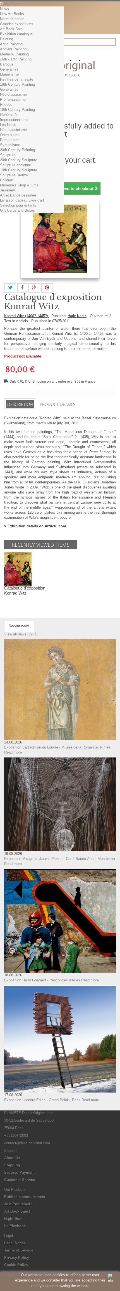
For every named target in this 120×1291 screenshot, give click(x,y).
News (4, 9)
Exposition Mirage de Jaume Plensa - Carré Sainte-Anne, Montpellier (59, 859)
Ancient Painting (13, 49)
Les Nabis (8, 125)
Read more (13, 752)
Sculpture (7, 155)
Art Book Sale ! (17, 1211)
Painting (6, 39)
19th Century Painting (17, 109)
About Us (12, 1158)
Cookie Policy (16, 1265)
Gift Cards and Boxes (17, 210)
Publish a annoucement (24, 1197)
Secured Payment (19, 1172)
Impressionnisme (14, 120)
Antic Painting (11, 44)
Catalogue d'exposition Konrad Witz (24, 590)
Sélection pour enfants (18, 205)
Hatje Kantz (77, 316)
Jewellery (7, 190)
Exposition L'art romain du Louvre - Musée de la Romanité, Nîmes (57, 747)
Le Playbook (15, 1226)
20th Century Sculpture (18, 160)
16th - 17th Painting (16, 59)
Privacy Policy (16, 1257)
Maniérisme (9, 74)
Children (6, 180)
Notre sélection (12, 19)
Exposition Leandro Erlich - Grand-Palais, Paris (42, 1100)
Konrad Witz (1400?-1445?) (26, 316)
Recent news (19, 626)
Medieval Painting (14, 54)
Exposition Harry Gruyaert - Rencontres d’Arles (42, 980)
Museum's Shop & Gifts (19, 185)
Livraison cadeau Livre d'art (22, 200)
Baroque (6, 64)
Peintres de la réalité (16, 79)
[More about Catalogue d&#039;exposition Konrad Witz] (18, 569)
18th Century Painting (17, 84)
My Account (13, 4)
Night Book (13, 1219)
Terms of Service (18, 1250)
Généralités (9, 69)
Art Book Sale (11, 29)
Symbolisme (10, 145)
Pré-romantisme (13, 99)
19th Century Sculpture (18, 170)
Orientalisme (10, 135)
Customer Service (19, 1180)
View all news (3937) (20, 634)
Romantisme (10, 140)
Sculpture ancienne (15, 165)
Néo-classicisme (13, 94)
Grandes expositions (16, 24)
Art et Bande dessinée (18, 195)
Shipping (12, 1165)
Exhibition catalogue (16, 34)
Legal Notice (15, 1243)
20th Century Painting (17, 150)
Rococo (6, 104)
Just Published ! (18, 1204)
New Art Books (12, 14)
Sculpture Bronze (14, 175)
